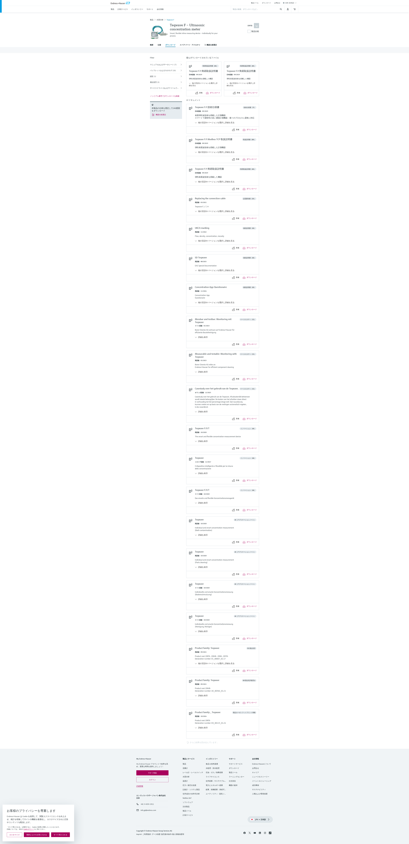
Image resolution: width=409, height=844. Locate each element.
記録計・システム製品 (191, 789)
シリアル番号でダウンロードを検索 (165, 96)
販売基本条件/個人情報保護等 (172, 834)
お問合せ (277, 3)
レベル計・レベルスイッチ (193, 772)
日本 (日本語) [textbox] (289, 3)
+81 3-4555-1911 (147, 804)
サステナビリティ (259, 789)
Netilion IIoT (187, 798)
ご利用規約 (147, 834)
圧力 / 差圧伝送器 (189, 785)
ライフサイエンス (212, 777)
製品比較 (255, 31)
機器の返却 (233, 785)
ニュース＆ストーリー (260, 777)
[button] (152, 772)
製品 (151, 20)
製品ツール (255, 3)
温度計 (185, 781)
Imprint (139, 834)
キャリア (255, 772)
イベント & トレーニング (261, 781)
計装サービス (188, 815)
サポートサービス (236, 764)
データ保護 (156, 834)
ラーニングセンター (236, 777)
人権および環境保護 (259, 794)
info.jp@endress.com (148, 810)
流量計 (185, 768)
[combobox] (290, 3)
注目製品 (186, 806)
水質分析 (160, 20)
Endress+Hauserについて (261, 764)
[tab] (153, 45)
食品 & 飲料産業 (212, 764)
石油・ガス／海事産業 (214, 772)
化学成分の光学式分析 (191, 794)
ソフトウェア (188, 802)
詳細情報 (139, 786)
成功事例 (255, 785)
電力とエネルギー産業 (214, 785)
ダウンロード (266, 3)
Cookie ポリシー (29, 829)
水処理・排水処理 (212, 768)
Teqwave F (170, 20)
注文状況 (232, 781)
